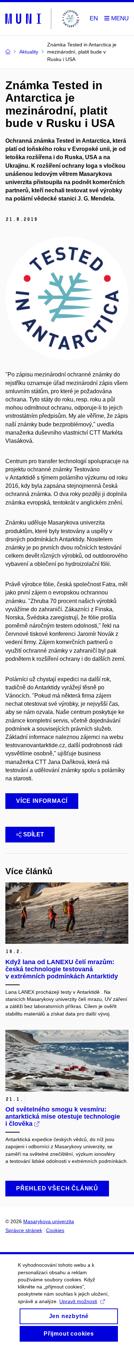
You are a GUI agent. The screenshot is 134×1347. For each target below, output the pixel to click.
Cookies (55, 1230)
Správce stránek (23, 1230)
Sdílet (33, 834)
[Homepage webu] (43, 19)
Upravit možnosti (78, 1301)
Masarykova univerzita (48, 1221)
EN (94, 18)
